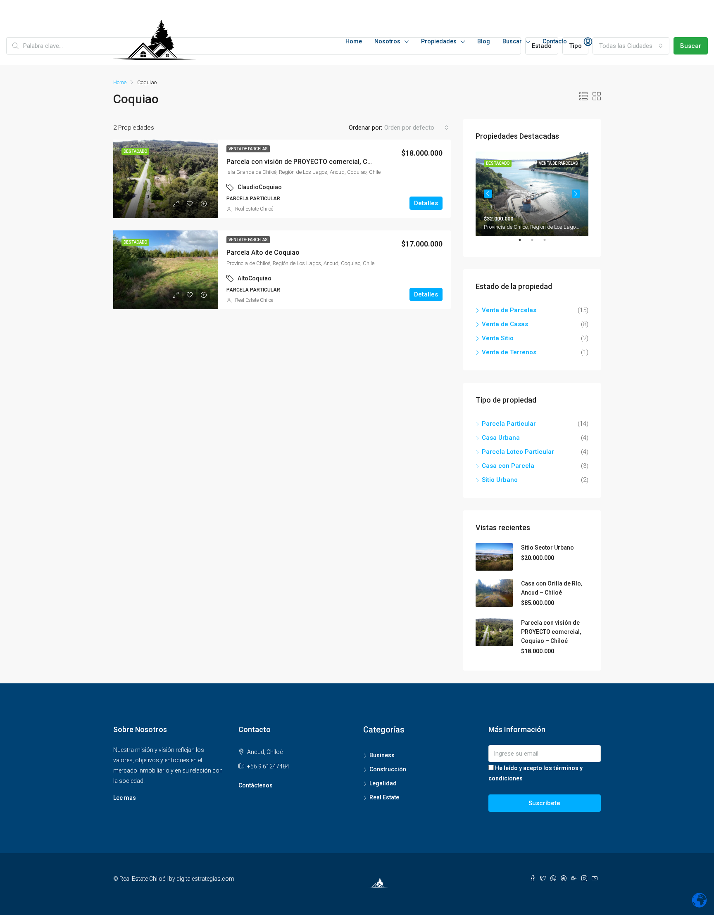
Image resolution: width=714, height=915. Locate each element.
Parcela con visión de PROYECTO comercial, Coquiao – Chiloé (320, 162)
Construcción (387, 769)
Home (353, 41)
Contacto (555, 41)
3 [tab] (549, 243)
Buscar (512, 41)
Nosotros (387, 41)
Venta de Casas (505, 324)
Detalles (426, 203)
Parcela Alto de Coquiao (263, 252)
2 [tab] (536, 243)
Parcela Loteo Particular (518, 451)
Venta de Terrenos (509, 352)
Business (382, 755)
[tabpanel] (532, 194)
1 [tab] (524, 243)
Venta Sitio (498, 338)
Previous (488, 194)
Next (576, 194)
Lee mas (124, 797)
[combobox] (631, 46)
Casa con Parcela (508, 465)
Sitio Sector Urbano (547, 547)
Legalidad (383, 783)
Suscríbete (544, 803)
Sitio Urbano (500, 480)
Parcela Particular (509, 423)
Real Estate (384, 797)
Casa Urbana (501, 437)
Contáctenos (255, 785)
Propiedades (439, 41)
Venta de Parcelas (248, 149)
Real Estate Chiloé (254, 209)
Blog (483, 41)
